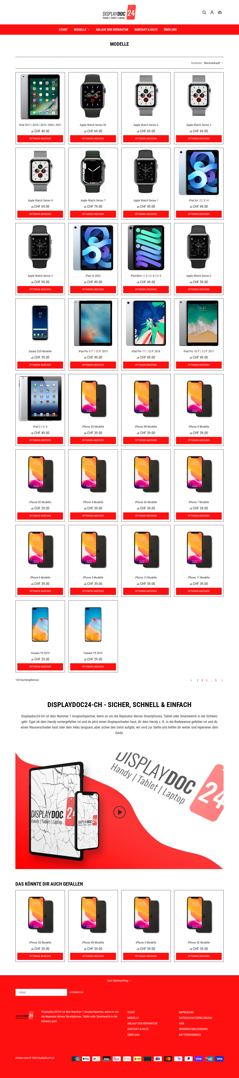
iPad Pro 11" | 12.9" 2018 (146, 351)
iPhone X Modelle (199, 426)
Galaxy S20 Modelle (40, 351)
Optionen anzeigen (40, 138)
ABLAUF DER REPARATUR (142, 1023)
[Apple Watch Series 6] (146, 96)
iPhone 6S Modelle (146, 502)
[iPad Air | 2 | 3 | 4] (199, 172)
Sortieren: (196, 62)
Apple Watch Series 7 (93, 200)
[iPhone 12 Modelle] (146, 549)
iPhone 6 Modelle (40, 577)
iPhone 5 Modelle (93, 577)
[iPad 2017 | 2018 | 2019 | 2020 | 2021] (40, 97)
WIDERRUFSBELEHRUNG (193, 1029)
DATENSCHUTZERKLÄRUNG (195, 1018)
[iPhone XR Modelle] (146, 398)
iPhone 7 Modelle (199, 502)
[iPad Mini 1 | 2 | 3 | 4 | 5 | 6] (146, 248)
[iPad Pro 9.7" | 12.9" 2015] (93, 323)
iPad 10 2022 (93, 275)
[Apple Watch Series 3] (40, 247)
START (131, 1012)
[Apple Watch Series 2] (199, 247)
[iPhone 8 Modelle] (93, 474)
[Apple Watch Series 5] (199, 96)
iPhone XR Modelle (146, 426)
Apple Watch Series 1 (145, 200)
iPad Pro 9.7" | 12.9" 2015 (93, 351)
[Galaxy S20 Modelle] (40, 323)
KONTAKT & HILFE (138, 1029)
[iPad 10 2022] (93, 248)
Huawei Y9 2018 (93, 653)
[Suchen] (204, 12)
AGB (181, 1023)
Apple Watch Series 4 (40, 200)
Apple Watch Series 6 (145, 125)
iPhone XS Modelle (93, 426)
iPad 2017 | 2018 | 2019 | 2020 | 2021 (40, 125)
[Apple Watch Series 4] (40, 171)
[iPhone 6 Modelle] (40, 549)
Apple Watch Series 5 (198, 125)
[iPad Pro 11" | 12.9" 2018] (146, 323)
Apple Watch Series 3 (40, 275)
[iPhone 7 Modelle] (199, 474)
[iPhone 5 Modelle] (93, 549)
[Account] (212, 12)
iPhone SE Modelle (40, 502)
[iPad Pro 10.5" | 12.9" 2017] (199, 323)
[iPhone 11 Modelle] (199, 549)
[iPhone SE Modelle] (40, 474)
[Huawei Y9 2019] (40, 625)
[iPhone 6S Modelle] (146, 474)
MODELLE (133, 1018)
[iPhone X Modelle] (199, 398)
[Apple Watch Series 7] (93, 171)
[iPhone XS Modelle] (93, 398)
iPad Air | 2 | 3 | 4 (199, 200)
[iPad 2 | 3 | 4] (40, 398)
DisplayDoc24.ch (45, 1058)
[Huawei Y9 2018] (93, 625)
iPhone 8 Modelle (93, 502)
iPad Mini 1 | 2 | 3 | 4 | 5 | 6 (146, 275)
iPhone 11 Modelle (199, 577)
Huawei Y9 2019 (40, 653)
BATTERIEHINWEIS (190, 1034)
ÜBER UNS (133, 1034)
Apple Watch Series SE (93, 125)
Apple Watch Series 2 (198, 275)
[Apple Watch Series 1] (146, 171)
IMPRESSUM (186, 1012)
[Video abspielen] (119, 812)
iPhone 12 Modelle (146, 577)
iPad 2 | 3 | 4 (40, 426)
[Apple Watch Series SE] (93, 96)
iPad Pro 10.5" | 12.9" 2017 (199, 351)
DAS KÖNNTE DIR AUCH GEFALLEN (49, 884)
